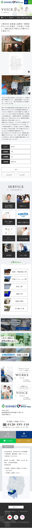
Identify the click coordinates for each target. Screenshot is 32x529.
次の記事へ (22, 175)
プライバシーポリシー (11, 511)
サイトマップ (23, 511)
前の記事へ (9, 175)
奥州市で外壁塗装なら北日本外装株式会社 (17, 522)
